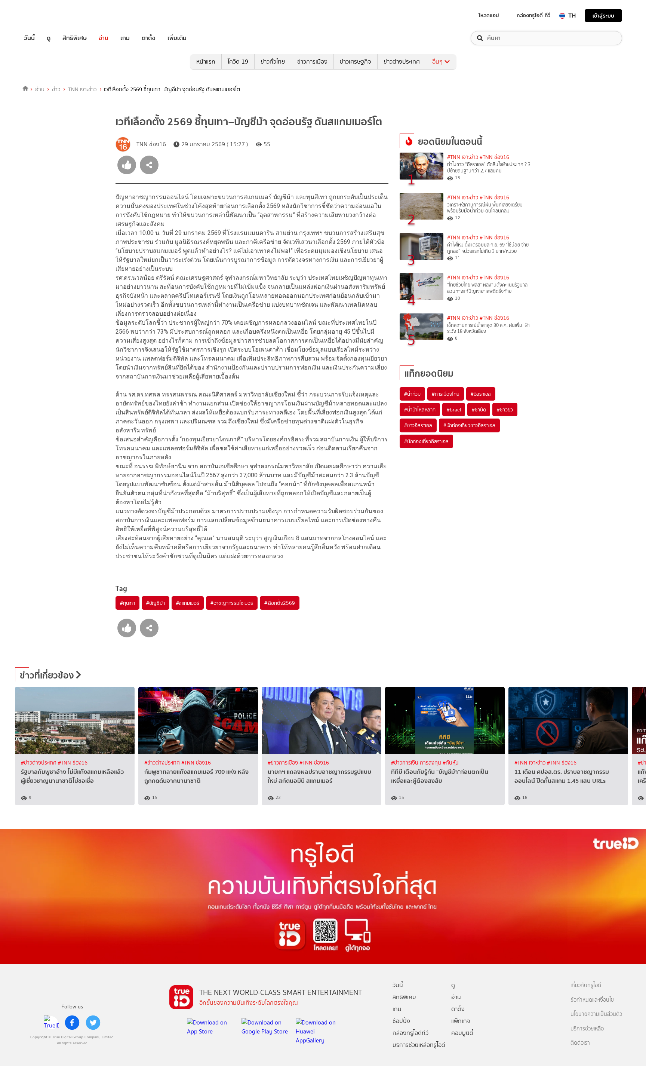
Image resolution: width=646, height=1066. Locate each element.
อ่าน (103, 38)
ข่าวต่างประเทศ (402, 61)
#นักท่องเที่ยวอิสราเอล (426, 441)
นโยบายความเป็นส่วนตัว (596, 1014)
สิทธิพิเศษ (74, 38)
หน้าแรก (205, 61)
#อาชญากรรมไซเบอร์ (231, 603)
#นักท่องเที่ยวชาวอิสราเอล (469, 425)
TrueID (46, 15)
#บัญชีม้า (155, 603)
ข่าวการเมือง (312, 61)
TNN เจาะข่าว (82, 89)
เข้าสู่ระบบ (603, 15)
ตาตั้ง (149, 38)
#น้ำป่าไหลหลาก (420, 409)
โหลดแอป (489, 15)
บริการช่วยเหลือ (587, 1029)
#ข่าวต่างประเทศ (39, 763)
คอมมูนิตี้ (462, 1033)
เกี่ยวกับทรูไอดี (585, 985)
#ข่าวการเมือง (283, 763)
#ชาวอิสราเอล (418, 425)
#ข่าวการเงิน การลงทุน (417, 763)
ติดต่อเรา (580, 1043)
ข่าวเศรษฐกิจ (355, 61)
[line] (51, 1022)
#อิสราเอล (481, 394)
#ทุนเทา (127, 603)
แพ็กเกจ (460, 1021)
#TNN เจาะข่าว (462, 157)
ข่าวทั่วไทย (273, 61)
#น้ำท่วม (412, 394)
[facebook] (72, 1022)
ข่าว (56, 89)
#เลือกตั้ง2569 (279, 603)
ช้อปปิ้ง (401, 1021)
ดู (48, 38)
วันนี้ (29, 38)
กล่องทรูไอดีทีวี (410, 1033)
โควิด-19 (238, 61)
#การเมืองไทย (445, 394)
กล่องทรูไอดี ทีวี (533, 15)
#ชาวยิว (505, 409)
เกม (125, 38)
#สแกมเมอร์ (187, 603)
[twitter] (93, 1022)
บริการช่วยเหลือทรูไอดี (419, 1045)
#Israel (454, 409)
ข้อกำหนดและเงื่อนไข (592, 1000)
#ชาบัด (479, 409)
